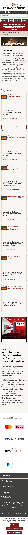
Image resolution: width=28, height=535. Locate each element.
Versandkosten (13, 504)
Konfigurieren (14, 525)
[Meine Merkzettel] (2, 12)
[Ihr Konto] (5, 12)
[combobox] (12, 15)
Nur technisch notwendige (14, 528)
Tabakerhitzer (7, 497)
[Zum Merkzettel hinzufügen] (22, 147)
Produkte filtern (15, 127)
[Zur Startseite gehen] (14, 6)
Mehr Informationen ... (14, 521)
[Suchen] (25, 15)
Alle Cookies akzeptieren (14, 532)
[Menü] (26, 12)
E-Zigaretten (6, 493)
